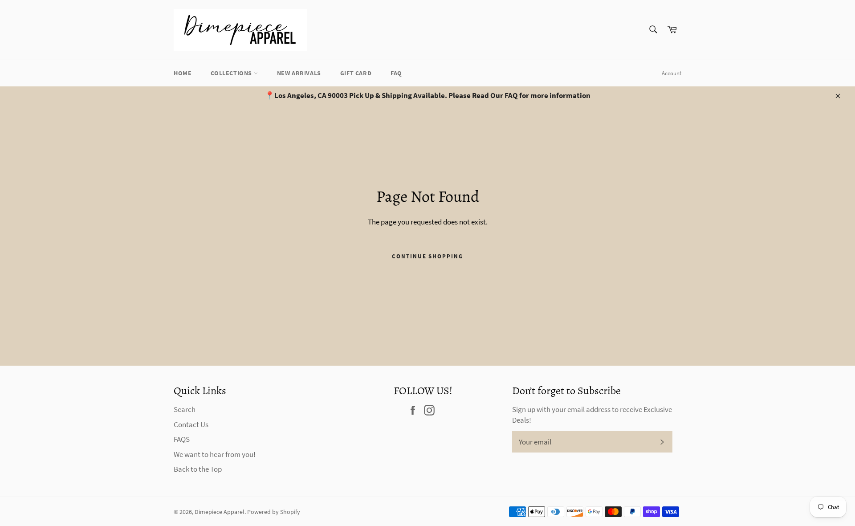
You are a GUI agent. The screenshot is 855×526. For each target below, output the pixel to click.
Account (671, 73)
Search (184, 409)
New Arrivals (299, 73)
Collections (232, 73)
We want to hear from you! (215, 454)
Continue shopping (427, 256)
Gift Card (355, 73)
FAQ (396, 73)
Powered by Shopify (273, 512)
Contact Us (191, 424)
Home (182, 73)
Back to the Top (198, 469)
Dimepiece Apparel (219, 512)
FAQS (182, 439)
